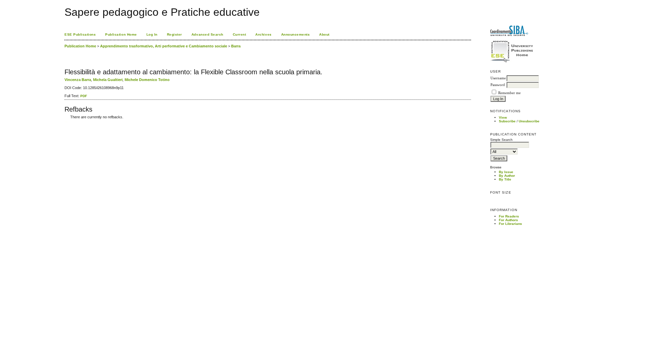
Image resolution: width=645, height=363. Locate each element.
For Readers (509, 216)
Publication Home (121, 34)
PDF (83, 96)
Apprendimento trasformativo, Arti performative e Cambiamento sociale (163, 46)
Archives (263, 34)
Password (497, 85)
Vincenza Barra (77, 80)
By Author (507, 175)
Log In (152, 34)
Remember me (509, 93)
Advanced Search (207, 34)
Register (174, 34)
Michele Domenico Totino (147, 80)
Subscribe (507, 121)
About (324, 34)
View (503, 117)
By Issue (506, 172)
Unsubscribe (529, 121)
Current (239, 34)
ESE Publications (80, 34)
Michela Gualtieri (108, 80)
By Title (505, 179)
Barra (236, 46)
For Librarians (510, 224)
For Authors (508, 220)
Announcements (295, 34)
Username (498, 78)
